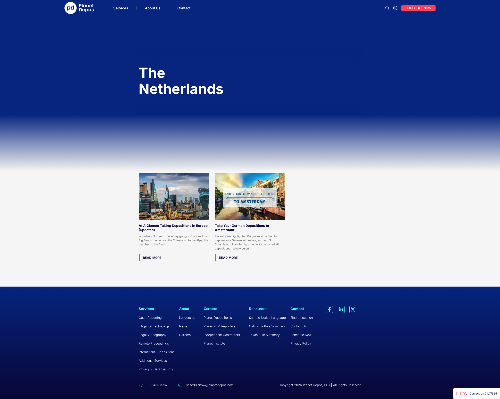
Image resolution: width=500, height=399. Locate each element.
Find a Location (301, 318)
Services (120, 8)
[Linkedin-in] (341, 309)
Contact (183, 8)
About (184, 309)
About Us (153, 8)
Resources (258, 309)
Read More (152, 258)
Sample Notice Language (267, 318)
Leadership (187, 318)
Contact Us (298, 326)
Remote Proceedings (154, 343)
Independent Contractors (222, 335)
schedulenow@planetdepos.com (210, 385)
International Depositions (156, 352)
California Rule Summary (267, 326)
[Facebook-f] (329, 309)
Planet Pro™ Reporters (219, 326)
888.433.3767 (157, 385)
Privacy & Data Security (156, 369)
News (183, 326)
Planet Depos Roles (218, 318)
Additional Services (153, 360)
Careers (185, 335)
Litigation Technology (154, 326)
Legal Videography (152, 335)
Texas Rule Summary (264, 335)
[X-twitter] (352, 309)
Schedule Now (301, 335)
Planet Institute (214, 343)
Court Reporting (150, 318)
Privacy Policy (300, 343)
